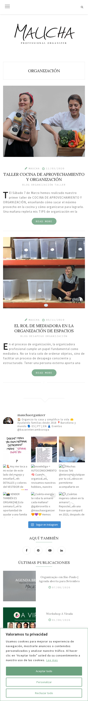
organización (42, 184)
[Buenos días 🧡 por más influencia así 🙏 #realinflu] (44, 449)
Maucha (34, 168)
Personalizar (44, 682)
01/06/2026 (61, 619)
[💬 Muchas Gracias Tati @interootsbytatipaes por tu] (72, 477)
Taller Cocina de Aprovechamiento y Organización (44, 177)
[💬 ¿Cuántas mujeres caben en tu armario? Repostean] (72, 505)
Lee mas (52, 660)
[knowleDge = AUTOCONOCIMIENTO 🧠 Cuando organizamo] (44, 477)
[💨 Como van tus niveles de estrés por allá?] (72, 449)
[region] (44, 664)
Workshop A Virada (59, 614)
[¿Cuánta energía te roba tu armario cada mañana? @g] (44, 505)
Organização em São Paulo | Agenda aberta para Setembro (59, 579)
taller (60, 184)
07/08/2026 (61, 587)
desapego (36, 336)
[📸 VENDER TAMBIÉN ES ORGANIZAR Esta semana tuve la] (16, 505)
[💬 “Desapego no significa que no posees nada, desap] (16, 449)
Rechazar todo (44, 693)
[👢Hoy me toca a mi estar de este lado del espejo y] (16, 477)
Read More (44, 221)
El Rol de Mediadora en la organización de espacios (44, 328)
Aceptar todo (44, 671)
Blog (26, 184)
